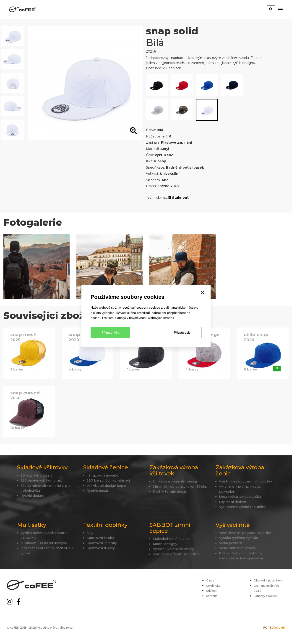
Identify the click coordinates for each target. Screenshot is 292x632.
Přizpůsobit (182, 332)
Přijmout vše (110, 332)
